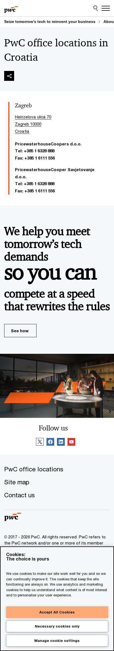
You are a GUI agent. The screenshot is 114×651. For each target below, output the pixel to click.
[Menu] (106, 8)
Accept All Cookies (57, 612)
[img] (9, 76)
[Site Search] (96, 8)
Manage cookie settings (57, 640)
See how (19, 330)
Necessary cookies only (57, 626)
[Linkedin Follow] (61, 442)
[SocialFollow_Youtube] (71, 442)
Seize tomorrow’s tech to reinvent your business (49, 21)
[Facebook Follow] (50, 442)
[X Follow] (40, 442)
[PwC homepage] (11, 8)
